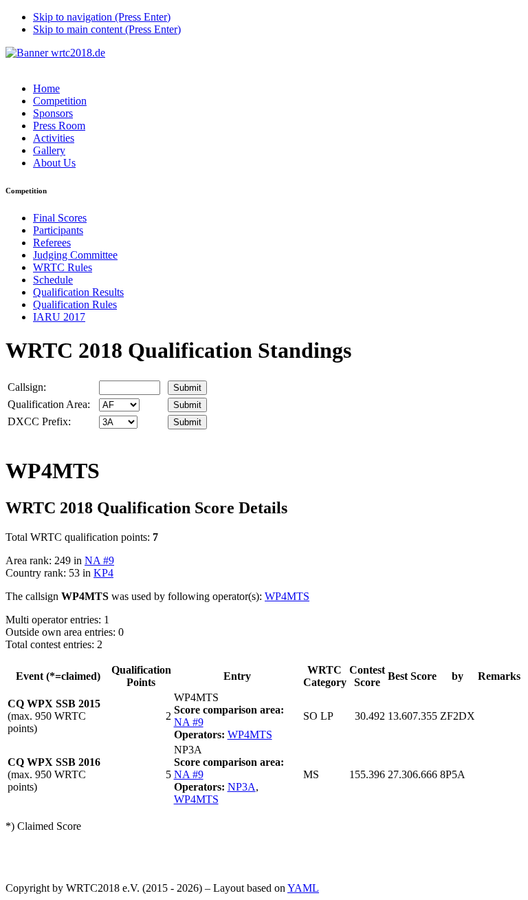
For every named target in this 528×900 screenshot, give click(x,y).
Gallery (49, 150)
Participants (58, 230)
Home (46, 88)
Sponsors (53, 113)
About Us (54, 163)
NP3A (242, 787)
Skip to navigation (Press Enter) (101, 17)
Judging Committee (75, 255)
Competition (60, 101)
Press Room (59, 125)
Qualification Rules (75, 304)
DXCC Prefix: (39, 421)
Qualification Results (78, 292)
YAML (303, 888)
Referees (52, 242)
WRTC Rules (62, 267)
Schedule (53, 280)
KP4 (103, 573)
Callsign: (27, 387)
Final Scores (60, 218)
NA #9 (99, 560)
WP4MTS (287, 596)
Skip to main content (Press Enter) (107, 29)
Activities (53, 138)
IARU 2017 (59, 317)
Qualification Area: (49, 404)
